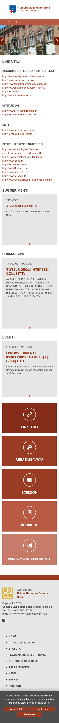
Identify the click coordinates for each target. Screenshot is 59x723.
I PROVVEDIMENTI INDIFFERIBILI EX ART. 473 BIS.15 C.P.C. (27, 357)
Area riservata (19, 667)
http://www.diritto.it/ (12, 172)
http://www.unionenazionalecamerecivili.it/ (24, 87)
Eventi (13, 679)
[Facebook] (3, 620)
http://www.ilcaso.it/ (12, 160)
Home (12, 636)
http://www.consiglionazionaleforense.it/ (23, 76)
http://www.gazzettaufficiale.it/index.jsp (22, 157)
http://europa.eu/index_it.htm (17, 133)
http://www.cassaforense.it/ (16, 95)
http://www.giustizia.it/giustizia (18, 130)
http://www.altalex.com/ (14, 164)
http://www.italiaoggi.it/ (14, 176)
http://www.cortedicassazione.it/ (19, 114)
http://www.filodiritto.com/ (15, 168)
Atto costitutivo (22, 642)
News (12, 673)
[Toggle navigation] (5, 22)
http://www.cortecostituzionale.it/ (19, 110)
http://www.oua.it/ (11, 91)
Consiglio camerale (23, 661)
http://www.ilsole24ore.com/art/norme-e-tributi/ (27, 179)
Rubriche (15, 685)
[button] (56, 41)
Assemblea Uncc (21, 206)
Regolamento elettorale (27, 654)
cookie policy (43, 702)
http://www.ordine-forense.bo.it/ (18, 80)
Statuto (15, 648)
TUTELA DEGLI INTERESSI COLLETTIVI (27, 272)
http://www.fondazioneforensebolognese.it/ (25, 84)
